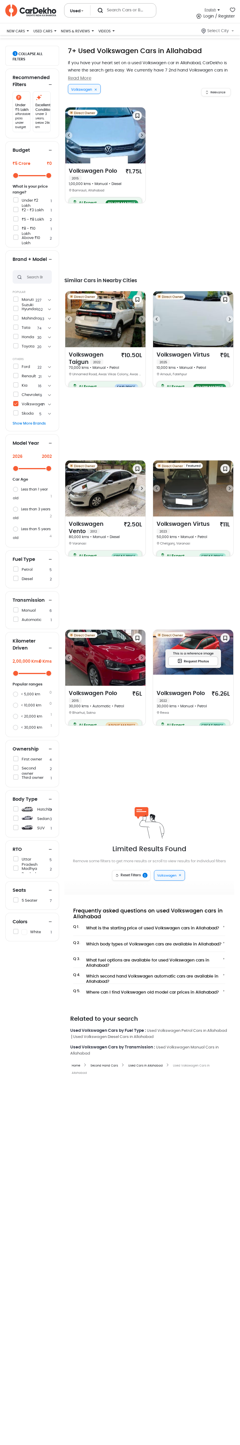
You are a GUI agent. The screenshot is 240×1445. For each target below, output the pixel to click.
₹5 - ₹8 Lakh (33, 219)
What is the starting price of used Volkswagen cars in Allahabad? (146, 927)
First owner (32, 759)
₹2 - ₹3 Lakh (33, 210)
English (210, 9)
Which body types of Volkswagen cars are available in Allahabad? (147, 943)
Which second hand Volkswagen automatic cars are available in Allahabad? (145, 977)
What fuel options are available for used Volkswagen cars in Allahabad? (141, 961)
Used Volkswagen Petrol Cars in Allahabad (187, 1031)
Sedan (43, 819)
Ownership (26, 749)
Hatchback (47, 809)
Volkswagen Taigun (86, 358)
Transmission (29, 600)
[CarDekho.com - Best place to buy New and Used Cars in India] (30, 10)
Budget (21, 150)
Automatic (32, 620)
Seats (19, 890)
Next (141, 135)
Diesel (27, 579)
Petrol (27, 570)
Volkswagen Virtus (183, 358)
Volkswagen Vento (86, 527)
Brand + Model (30, 259)
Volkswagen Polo (93, 174)
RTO (17, 849)
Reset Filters (133, 875)
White (35, 932)
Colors (20, 921)
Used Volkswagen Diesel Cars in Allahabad (113, 1037)
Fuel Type (24, 559)
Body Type (25, 799)
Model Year (26, 443)
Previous (68, 135)
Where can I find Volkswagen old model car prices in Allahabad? (146, 991)
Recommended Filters (31, 81)
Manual (29, 610)
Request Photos (196, 661)
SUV (41, 828)
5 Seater (29, 901)
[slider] (16, 175)
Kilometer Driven (24, 644)
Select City (218, 31)
